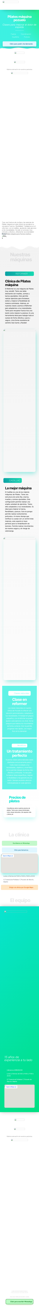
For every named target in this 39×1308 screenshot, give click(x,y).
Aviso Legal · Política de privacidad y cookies (19, 1296)
